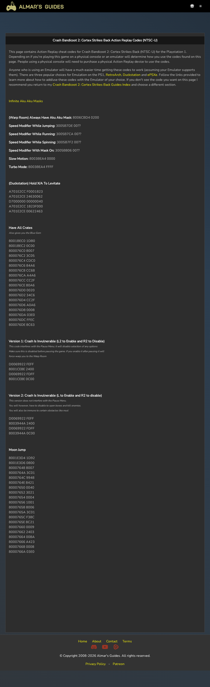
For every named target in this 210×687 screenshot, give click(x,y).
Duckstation (131, 75)
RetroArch (113, 75)
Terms (127, 641)
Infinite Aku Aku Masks (26, 101)
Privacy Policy (96, 664)
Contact (112, 641)
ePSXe (152, 75)
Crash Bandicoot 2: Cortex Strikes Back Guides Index (91, 84)
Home (82, 641)
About (96, 641)
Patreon (118, 664)
